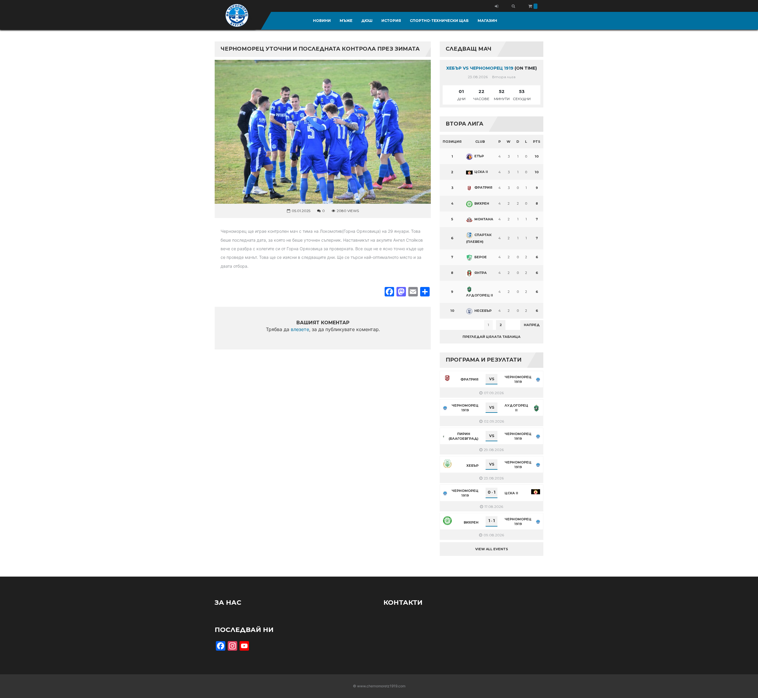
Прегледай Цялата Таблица (491, 337)
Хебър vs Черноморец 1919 (479, 68)
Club (480, 141)
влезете (300, 329)
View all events (491, 549)
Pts (536, 141)
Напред (532, 325)
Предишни (454, 325)
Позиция (452, 141)
